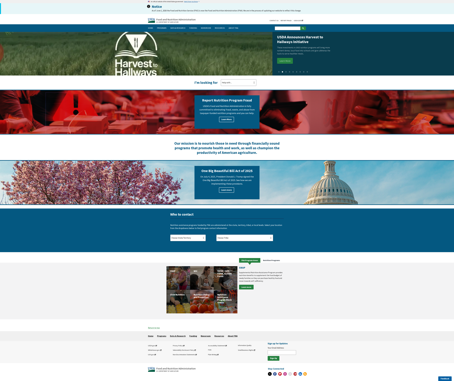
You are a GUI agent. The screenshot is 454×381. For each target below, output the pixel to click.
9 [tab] (307, 72)
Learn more (226, 190)
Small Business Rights (245, 350)
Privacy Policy (178, 346)
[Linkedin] (300, 374)
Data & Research (178, 336)
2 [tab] (282, 72)
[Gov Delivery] (280, 374)
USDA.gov (297, 20)
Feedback (445, 378)
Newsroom (206, 336)
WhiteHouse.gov (154, 350)
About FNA (233, 336)
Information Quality (244, 345)
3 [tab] (286, 72)
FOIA (209, 350)
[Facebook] (275, 374)
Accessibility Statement (216, 346)
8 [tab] (304, 72)
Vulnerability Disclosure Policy (183, 350)
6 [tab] (296, 72)
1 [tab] (279, 72)
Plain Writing (212, 355)
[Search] (303, 28)
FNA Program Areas (249, 260)
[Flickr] (290, 374)
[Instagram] (285, 374)
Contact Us (274, 20)
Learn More (51, 60)
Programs (161, 336)
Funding (193, 336)
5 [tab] (293, 72)
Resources (219, 336)
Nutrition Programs (271, 260)
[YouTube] (295, 374)
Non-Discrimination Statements (184, 355)
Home (150, 336)
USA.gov (151, 355)
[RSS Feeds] (305, 374)
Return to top (154, 328)
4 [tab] (289, 72)
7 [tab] (300, 72)
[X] (270, 374)
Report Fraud (286, 20)
